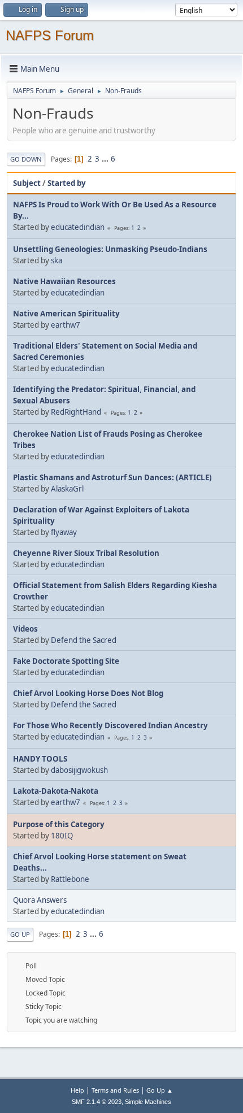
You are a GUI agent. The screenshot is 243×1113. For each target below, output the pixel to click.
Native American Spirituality (66, 313)
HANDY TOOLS (40, 759)
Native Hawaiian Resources (64, 281)
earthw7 (65, 325)
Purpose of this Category (59, 824)
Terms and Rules (115, 1090)
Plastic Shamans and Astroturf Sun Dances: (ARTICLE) (112, 477)
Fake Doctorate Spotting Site (66, 661)
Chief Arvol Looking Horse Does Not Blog (88, 693)
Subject (27, 183)
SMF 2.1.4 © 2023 (97, 1101)
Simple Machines (148, 1101)
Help (77, 1090)
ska (56, 260)
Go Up (20, 934)
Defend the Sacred (83, 640)
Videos (25, 629)
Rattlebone (70, 879)
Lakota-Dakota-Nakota (55, 791)
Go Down (26, 159)
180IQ (62, 836)
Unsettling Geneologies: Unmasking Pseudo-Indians (110, 249)
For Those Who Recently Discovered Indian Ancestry (110, 725)
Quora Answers (40, 900)
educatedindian (78, 227)
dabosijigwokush (79, 770)
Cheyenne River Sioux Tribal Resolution (86, 553)
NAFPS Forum (50, 35)
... (106, 159)
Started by (66, 183)
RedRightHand (76, 412)
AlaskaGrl (67, 489)
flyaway (64, 532)
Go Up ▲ (159, 1090)
